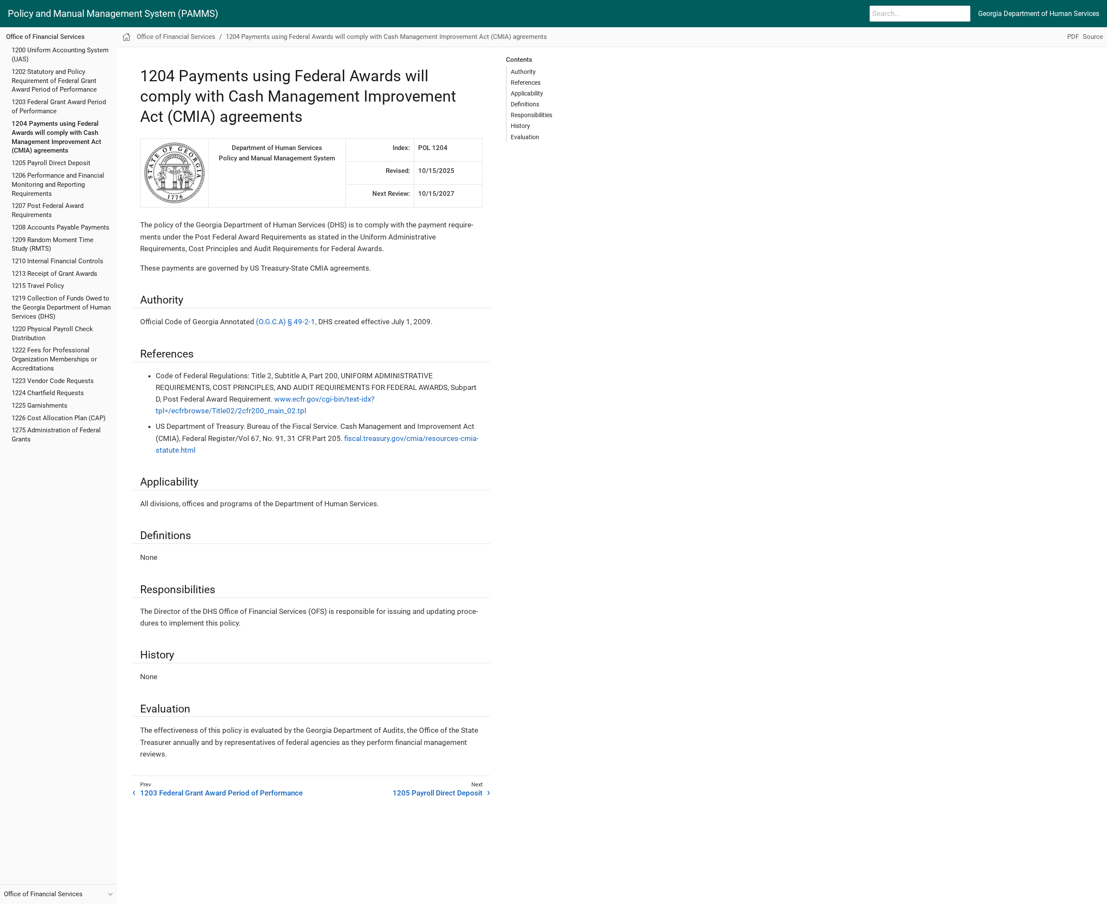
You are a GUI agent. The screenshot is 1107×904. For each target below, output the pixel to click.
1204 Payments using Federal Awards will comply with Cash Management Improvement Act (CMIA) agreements (386, 37)
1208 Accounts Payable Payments (60, 227)
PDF (1073, 37)
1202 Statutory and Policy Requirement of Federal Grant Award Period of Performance (54, 81)
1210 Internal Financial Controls (57, 261)
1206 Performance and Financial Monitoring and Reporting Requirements (58, 185)
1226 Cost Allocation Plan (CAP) (59, 418)
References (526, 82)
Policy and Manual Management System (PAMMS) (113, 14)
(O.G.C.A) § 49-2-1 (285, 321)
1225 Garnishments (39, 405)
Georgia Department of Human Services (1038, 14)
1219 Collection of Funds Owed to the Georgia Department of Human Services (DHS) (61, 307)
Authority (523, 71)
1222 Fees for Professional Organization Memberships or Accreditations (54, 360)
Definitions (525, 104)
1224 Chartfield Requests (48, 393)
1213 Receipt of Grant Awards (54, 274)
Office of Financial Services (45, 37)
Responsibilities (531, 115)
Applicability (527, 93)
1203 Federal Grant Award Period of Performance (221, 793)
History (520, 125)
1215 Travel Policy (38, 286)
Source (1093, 37)
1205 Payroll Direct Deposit (51, 163)
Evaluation (525, 137)
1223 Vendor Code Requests (53, 381)
